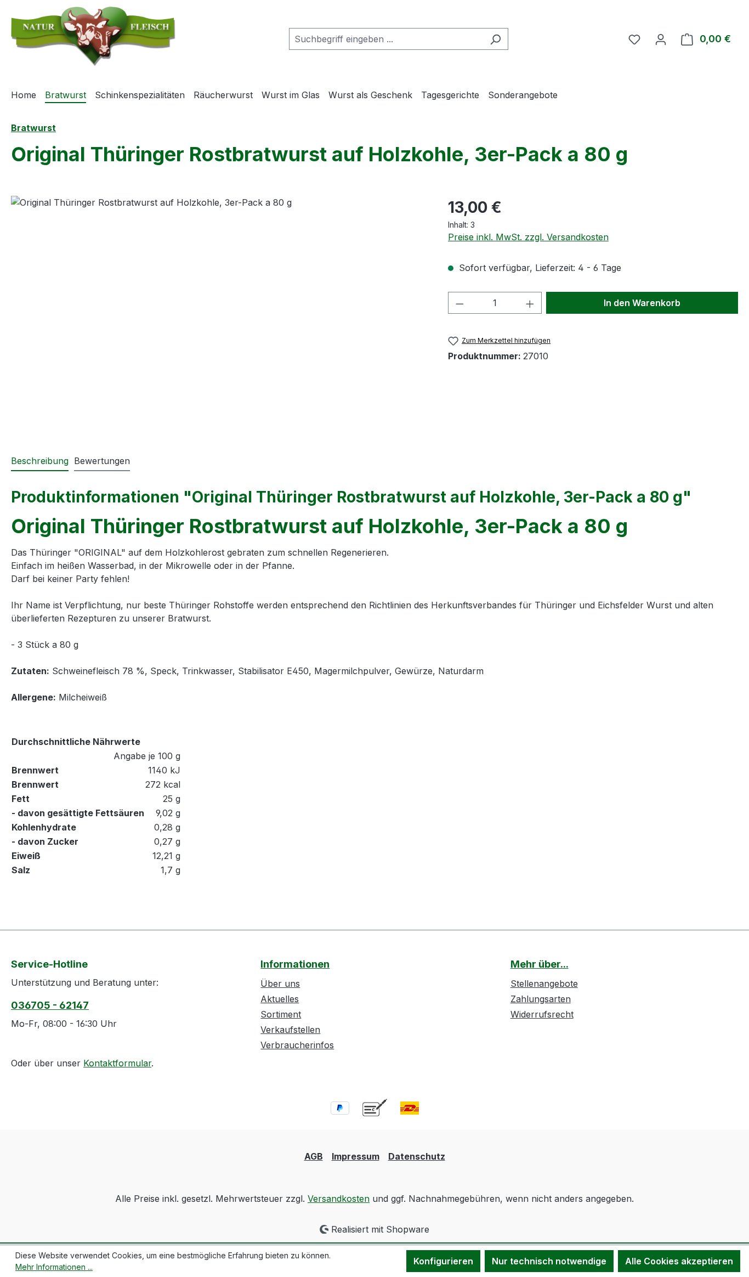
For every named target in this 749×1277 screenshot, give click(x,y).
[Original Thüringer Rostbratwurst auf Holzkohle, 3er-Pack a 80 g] (218, 314)
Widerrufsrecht (542, 1014)
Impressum (355, 1156)
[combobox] (386, 39)
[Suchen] (495, 39)
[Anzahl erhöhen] (530, 303)
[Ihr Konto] (661, 39)
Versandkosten (339, 1198)
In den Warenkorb (642, 302)
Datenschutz (416, 1156)
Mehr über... (539, 964)
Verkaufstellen (290, 1029)
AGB (313, 1156)
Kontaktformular (117, 1063)
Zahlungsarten (540, 998)
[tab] (40, 461)
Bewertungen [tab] (102, 460)
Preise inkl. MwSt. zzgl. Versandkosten (528, 236)
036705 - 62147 (50, 1005)
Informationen (295, 964)
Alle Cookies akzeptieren (679, 1261)
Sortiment (280, 1014)
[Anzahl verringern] (459, 303)
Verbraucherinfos (297, 1044)
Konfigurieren (443, 1261)
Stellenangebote (544, 983)
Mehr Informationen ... (54, 1267)
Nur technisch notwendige (549, 1261)
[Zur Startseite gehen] (93, 36)
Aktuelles (279, 998)
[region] (218, 314)
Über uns (280, 983)
